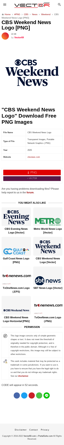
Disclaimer (21, 430)
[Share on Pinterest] (32, 395)
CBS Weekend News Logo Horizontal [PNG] (16, 319)
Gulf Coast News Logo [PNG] (16, 260)
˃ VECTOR (32, 178)
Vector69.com (29, 436)
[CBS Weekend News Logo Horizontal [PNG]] (16, 305)
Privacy (45, 430)
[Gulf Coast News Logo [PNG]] (16, 246)
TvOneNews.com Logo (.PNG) (47, 319)
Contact (33, 430)
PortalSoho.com (45, 436)
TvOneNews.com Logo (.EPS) (16, 290)
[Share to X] (24, 395)
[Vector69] (32, 5)
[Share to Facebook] (17, 395)
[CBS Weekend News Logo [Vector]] (48, 246)
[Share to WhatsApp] (39, 395)
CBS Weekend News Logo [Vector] (48, 260)
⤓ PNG (32, 172)
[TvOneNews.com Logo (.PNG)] (48, 305)
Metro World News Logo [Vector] (48, 231)
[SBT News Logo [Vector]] (48, 275)
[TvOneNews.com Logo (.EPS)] (16, 275)
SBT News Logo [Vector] (47, 288)
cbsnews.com (33, 157)
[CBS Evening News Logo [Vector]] (16, 216)
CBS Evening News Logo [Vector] (16, 231)
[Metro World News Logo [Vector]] (48, 216)
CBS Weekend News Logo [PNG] (26, 25)
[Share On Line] (46, 395)
